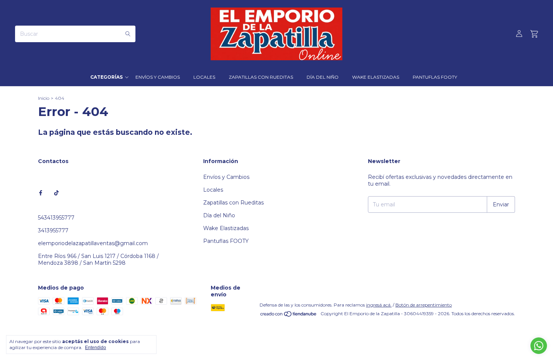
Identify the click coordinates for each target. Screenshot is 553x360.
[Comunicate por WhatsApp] (538, 345)
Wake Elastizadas (375, 77)
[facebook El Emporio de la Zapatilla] (40, 192)
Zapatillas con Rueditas (261, 77)
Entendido (95, 347)
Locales (204, 77)
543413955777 (56, 217)
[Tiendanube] (289, 315)
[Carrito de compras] (534, 34)
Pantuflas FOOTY (435, 77)
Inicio (43, 98)
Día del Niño (323, 77)
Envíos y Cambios (157, 77)
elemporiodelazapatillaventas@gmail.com (93, 243)
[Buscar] (127, 34)
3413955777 (53, 230)
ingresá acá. (379, 305)
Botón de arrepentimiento (423, 305)
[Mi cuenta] (519, 34)
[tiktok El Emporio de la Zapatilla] (56, 192)
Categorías (106, 77)
